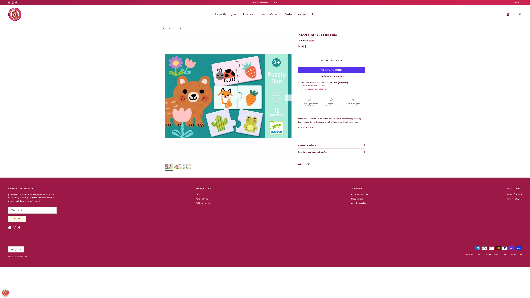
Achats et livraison (204, 198)
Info (314, 14)
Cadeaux (274, 14)
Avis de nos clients (359, 203)
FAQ (198, 194)
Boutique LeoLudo (21, 256)
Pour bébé (487, 254)
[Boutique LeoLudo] (14, 14)
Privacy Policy (513, 198)
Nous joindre (357, 198)
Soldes (288, 14)
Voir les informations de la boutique (314, 89)
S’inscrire (17, 218)
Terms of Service (514, 194)
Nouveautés (220, 14)
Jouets (235, 14)
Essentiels (248, 14)
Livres (262, 14)
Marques (302, 14)
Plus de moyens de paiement (331, 76)
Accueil (165, 29)
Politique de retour (204, 203)
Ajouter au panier (331, 60)
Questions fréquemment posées (312, 152)
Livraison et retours (307, 144)
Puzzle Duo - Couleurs (178, 29)
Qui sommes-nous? (359, 194)
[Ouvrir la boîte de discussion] (5, 292)
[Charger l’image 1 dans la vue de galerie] (228, 96)
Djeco (311, 40)
